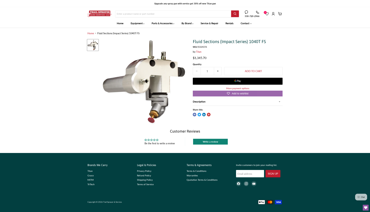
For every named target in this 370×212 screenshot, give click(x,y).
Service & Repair (209, 23)
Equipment (137, 23)
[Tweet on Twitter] (199, 114)
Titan (198, 51)
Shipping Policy (145, 179)
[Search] (235, 13)
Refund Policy (144, 175)
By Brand (187, 23)
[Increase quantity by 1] (218, 71)
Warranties (192, 175)
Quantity (197, 64)
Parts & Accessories (162, 23)
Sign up (273, 173)
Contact (245, 23)
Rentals (229, 23)
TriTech (91, 184)
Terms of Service (145, 184)
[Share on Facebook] (194, 114)
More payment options (237, 88)
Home (120, 23)
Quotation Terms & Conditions (202, 179)
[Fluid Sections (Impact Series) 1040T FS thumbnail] (93, 45)
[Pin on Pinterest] (208, 114)
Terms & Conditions (196, 171)
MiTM (90, 179)
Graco (90, 175)
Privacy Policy (144, 171)
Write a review (210, 141)
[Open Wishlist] (366, 208)
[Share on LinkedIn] (204, 114)
